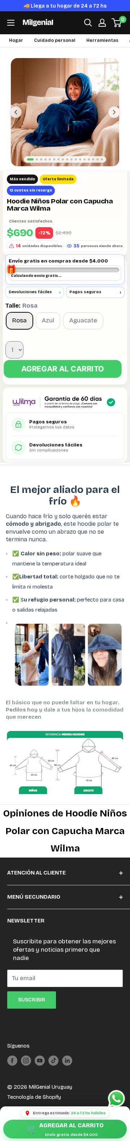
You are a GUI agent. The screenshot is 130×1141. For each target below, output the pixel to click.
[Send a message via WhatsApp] (116, 1099)
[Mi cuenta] (102, 32)
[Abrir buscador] (88, 32)
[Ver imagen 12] (80, 169)
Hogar (16, 49)
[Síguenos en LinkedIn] (67, 1070)
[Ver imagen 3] (41, 169)
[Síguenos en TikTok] (53, 1070)
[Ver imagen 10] (71, 169)
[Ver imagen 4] (45, 169)
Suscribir (31, 1009)
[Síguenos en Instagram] (26, 1070)
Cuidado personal (54, 49)
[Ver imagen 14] (89, 169)
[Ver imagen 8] (63, 169)
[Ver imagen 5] (50, 169)
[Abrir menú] (10, 32)
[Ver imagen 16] (97, 169)
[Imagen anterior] (16, 121)
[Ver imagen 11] (76, 169)
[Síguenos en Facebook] (12, 1070)
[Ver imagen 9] (67, 169)
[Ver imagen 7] (58, 169)
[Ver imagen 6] (54, 169)
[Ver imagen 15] (93, 169)
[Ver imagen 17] (102, 169)
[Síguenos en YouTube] (40, 1070)
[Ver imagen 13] (84, 169)
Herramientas (102, 49)
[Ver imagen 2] (37, 169)
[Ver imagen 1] (30, 169)
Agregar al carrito (62, 378)
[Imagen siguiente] (114, 121)
